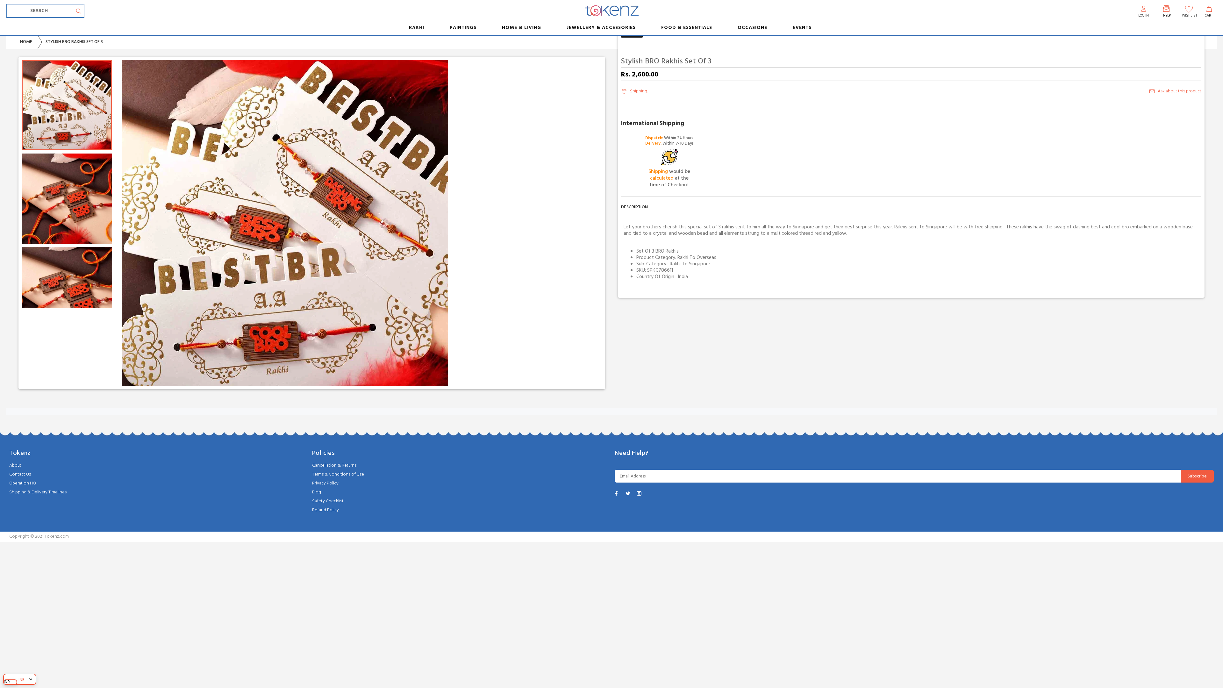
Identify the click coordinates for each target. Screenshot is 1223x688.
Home (26, 42)
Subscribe (1197, 476)
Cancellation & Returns (334, 465)
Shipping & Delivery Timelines (38, 492)
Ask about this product (1179, 91)
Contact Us (20, 474)
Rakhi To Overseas (696, 258)
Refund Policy (325, 510)
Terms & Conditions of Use (338, 474)
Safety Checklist (328, 501)
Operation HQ (22, 483)
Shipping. (639, 91)
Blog (316, 492)
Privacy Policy (325, 483)
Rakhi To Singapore (690, 264)
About (15, 465)
